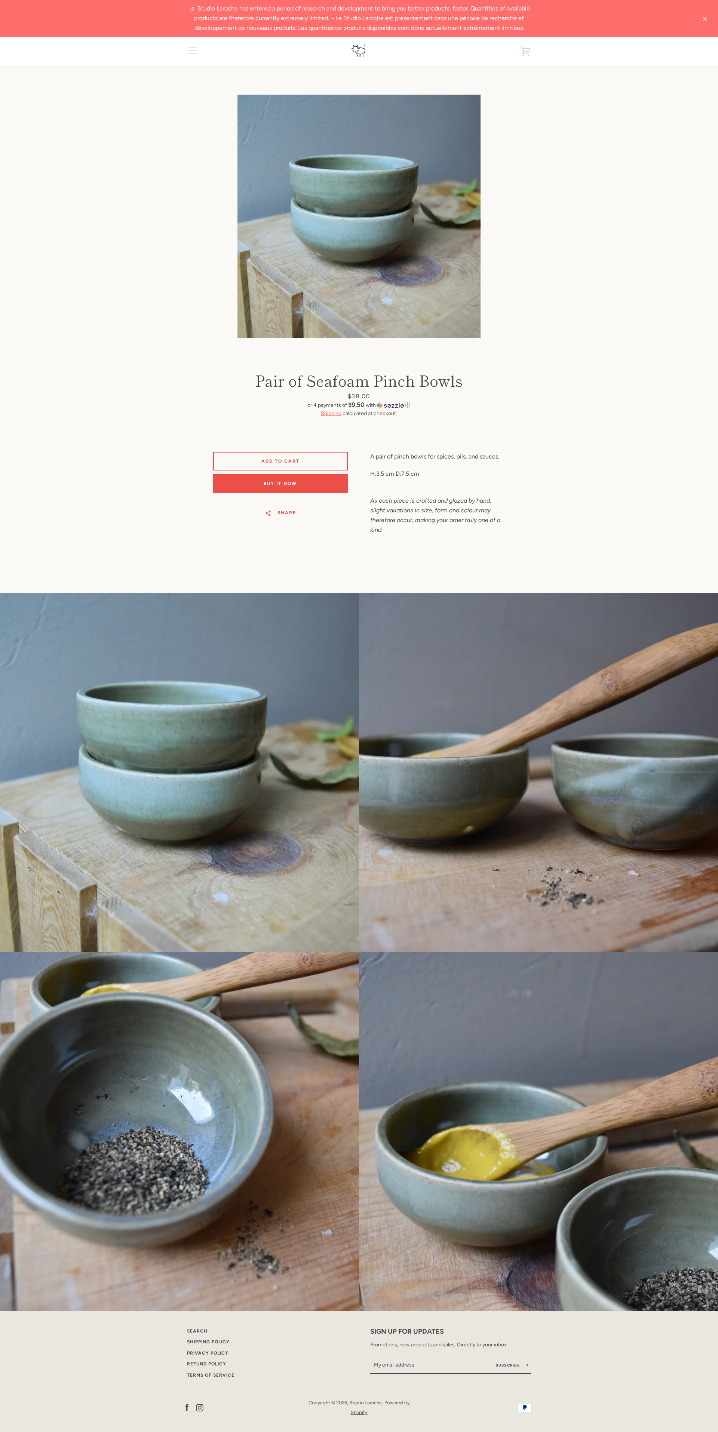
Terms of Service (210, 1375)
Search (197, 1331)
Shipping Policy (208, 1341)
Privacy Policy (207, 1353)
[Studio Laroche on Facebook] (187, 1407)
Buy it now (280, 483)
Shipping (331, 413)
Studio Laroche (365, 1402)
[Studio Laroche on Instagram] (199, 1407)
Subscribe (508, 1365)
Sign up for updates (407, 1331)
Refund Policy (206, 1364)
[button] (359, 405)
